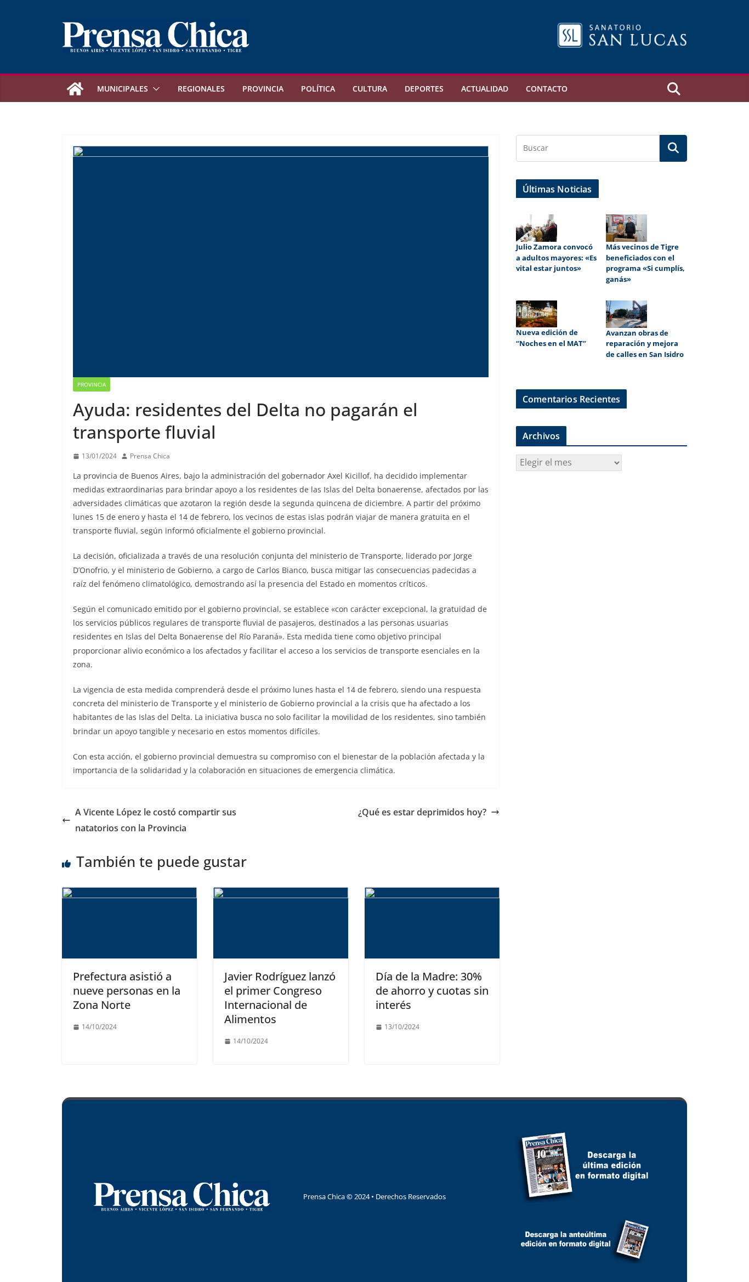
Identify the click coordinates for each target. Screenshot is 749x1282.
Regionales (201, 88)
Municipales (122, 88)
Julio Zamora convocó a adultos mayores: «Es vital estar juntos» (556, 257)
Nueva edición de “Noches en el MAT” (551, 337)
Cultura (370, 88)
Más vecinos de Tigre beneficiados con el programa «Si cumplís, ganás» (645, 263)
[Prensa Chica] (75, 89)
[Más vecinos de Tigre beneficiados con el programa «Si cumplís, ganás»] (626, 228)
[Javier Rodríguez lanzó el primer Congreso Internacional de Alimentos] (280, 895)
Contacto (547, 88)
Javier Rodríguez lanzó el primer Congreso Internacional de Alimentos (280, 997)
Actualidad (484, 88)
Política (318, 88)
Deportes (424, 88)
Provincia (262, 88)
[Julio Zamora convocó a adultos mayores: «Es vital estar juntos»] (536, 228)
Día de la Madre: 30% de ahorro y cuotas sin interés (432, 990)
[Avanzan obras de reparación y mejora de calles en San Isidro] (626, 314)
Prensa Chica (150, 456)
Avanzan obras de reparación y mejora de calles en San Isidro (645, 343)
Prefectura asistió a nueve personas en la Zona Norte (126, 990)
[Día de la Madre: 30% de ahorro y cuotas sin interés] (432, 895)
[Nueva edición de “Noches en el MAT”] (536, 314)
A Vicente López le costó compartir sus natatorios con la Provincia (155, 820)
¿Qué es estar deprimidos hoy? (422, 812)
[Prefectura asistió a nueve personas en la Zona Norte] (129, 895)
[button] (154, 89)
